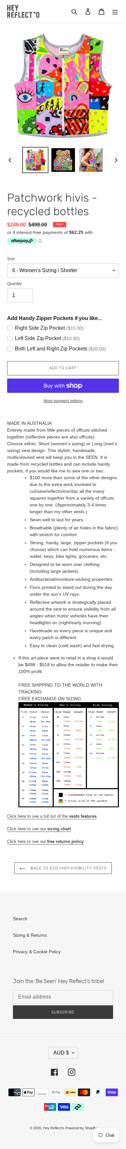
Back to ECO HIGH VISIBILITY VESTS (68, 868)
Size (11, 259)
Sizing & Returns (30, 935)
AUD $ (61, 1052)
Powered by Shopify (81, 1128)
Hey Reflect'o (53, 1128)
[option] (35, 160)
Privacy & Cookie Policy (37, 951)
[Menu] (115, 11)
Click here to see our (39, 828)
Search (20, 918)
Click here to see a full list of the (52, 816)
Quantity (14, 284)
